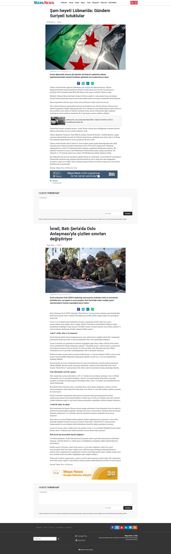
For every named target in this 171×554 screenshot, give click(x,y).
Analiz (77, 2)
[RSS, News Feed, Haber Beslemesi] (135, 527)
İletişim (51, 527)
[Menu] (135, 3)
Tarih (89, 2)
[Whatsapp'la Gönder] (92, 83)
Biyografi (95, 2)
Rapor (83, 2)
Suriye (59, 22)
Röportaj (104, 2)
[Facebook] (78, 83)
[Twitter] (83, 83)
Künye (45, 527)
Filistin (59, 245)
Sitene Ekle (69, 527)
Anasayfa (38, 527)
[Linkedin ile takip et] (126, 527)
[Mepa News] (43, 2)
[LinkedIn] (87, 83)
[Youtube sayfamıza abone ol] (121, 527)
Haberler (64, 2)
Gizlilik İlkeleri (59, 527)
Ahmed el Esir (57, 183)
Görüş (71, 2)
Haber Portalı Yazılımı (87, 549)
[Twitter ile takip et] (117, 527)
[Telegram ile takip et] (130, 527)
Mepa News (51, 22)
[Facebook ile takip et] (112, 527)
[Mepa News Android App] (81, 536)
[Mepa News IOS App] (81, 540)
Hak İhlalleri (112, 2)
